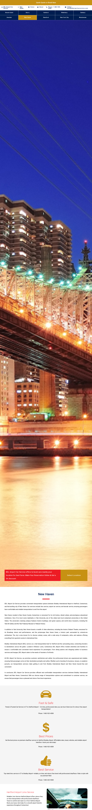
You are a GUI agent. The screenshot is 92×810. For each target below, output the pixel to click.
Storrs (27, 12)
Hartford (46, 12)
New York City (64, 17)
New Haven (21, 7)
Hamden (9, 17)
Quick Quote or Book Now (46, 3)
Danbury (82, 12)
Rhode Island (9, 12)
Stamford (46, 17)
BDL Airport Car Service (8, 7)
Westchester (83, 17)
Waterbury (64, 12)
